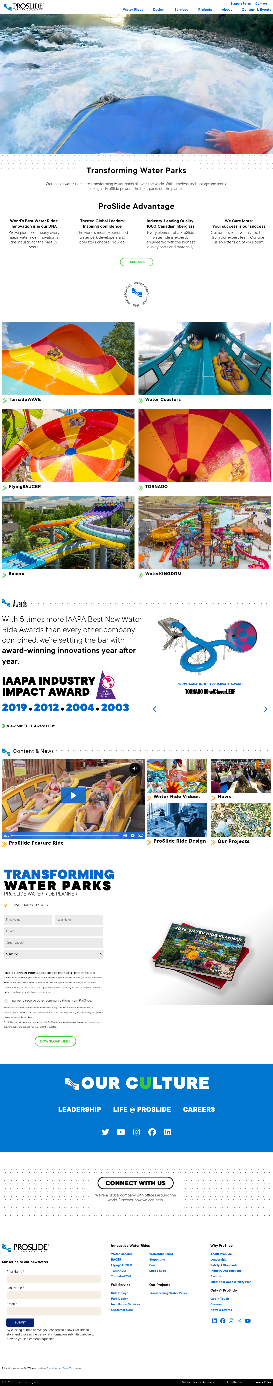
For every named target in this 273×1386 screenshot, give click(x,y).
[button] (133, 10)
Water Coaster (121, 1254)
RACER (116, 1260)
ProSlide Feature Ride (36, 843)
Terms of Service (69, 1368)
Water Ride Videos (176, 797)
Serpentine (157, 1260)
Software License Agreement (199, 1382)
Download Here (55, 1042)
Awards (215, 1276)
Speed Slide (157, 1271)
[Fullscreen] (141, 835)
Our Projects (234, 842)
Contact (261, 4)
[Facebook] (152, 1132)
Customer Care (122, 1310)
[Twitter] (105, 1132)
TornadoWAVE (25, 399)
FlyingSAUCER (25, 487)
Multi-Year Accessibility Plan (230, 1282)
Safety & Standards (224, 1265)
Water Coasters (163, 399)
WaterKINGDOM (163, 574)
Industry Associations (226, 1271)
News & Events (221, 1310)
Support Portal (241, 4)
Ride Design (119, 1293)
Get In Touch (219, 1299)
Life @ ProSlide (142, 1110)
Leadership (79, 1110)
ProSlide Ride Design (179, 841)
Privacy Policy (52, 1368)
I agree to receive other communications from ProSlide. (51, 1001)
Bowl (152, 1265)
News (224, 797)
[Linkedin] (167, 1132)
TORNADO (156, 487)
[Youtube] (121, 1132)
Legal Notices (235, 1382)
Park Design (119, 1299)
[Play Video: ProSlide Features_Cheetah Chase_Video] (73, 795)
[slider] (65, 835)
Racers (16, 574)
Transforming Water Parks (168, 1293)
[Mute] (125, 835)
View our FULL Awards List (31, 726)
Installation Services (125, 1304)
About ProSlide (221, 1254)
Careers (199, 1110)
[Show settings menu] (133, 835)
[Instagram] (136, 1132)
